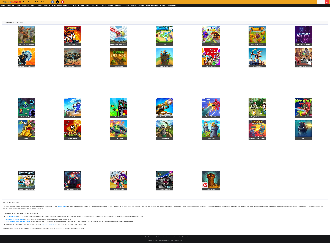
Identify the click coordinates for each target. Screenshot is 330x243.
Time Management (152, 5)
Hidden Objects (36, 5)
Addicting (10, 5)
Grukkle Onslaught (26, 117)
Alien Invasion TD (165, 189)
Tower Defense (165, 138)
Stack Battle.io (72, 117)
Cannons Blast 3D (211, 117)
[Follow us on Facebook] (52, 2)
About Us (166, 237)
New (24, 2)
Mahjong (81, 5)
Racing (110, 5)
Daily (36, 2)
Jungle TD (303, 138)
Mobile (162, 5)
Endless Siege (119, 138)
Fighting (118, 5)
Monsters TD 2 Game (48, 224)
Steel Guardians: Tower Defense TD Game (18, 221)
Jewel (53, 5)
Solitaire (66, 5)
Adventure (26, 5)
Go (327, 2)
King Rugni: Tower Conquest (257, 138)
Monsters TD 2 (303, 117)
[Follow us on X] (57, 2)
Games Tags (171, 5)
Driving (103, 5)
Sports (133, 5)
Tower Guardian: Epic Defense (164, 66)
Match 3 (47, 5)
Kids (97, 5)
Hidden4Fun (185, 237)
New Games (148, 237)
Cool (92, 5)
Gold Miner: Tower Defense (303, 66)
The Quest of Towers (119, 189)
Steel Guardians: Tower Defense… (26, 66)
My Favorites (44, 2)
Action (17, 5)
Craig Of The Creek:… (257, 117)
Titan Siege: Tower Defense (26, 44)
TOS (180, 237)
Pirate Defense (72, 138)
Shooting (126, 5)
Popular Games (157, 237)
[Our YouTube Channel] (62, 2)
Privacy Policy (174, 237)
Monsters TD (26, 138)
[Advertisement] (165, 14)
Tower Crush (210, 138)
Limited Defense (211, 66)
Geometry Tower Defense (303, 44)
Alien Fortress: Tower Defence (118, 44)
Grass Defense (118, 66)
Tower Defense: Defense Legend (164, 117)
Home (3, 5)
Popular (30, 2)
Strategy (141, 5)
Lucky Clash (210, 44)
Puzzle (73, 5)
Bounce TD (165, 44)
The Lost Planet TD (72, 189)
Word (87, 5)
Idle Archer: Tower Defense (118, 117)
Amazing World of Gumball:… (26, 189)
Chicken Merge (72, 44)
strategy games (62, 206)
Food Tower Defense (257, 44)
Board (59, 5)
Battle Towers (211, 189)
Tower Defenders (257, 66)
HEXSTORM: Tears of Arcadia (72, 66)
